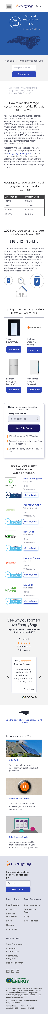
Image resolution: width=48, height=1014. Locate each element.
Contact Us (12, 929)
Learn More (14, 349)
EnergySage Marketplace (19, 153)
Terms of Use (11, 1006)
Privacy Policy (26, 1006)
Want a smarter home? (19, 798)
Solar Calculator (32, 905)
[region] (24, 676)
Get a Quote (30, 495)
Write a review (29, 489)
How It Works (12, 905)
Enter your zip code (17, 414)
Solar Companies (15, 944)
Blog (26, 916)
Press (9, 920)
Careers (10, 925)
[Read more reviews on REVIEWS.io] (30, 697)
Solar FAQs (14, 760)
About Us (10, 909)
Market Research (14, 962)
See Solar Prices (24, 428)
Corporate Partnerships (12, 950)
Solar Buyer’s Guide (18, 837)
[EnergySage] (19, 865)
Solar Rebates (31, 920)
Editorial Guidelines (11, 915)
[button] (8, 676)
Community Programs (12, 957)
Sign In (38, 6)
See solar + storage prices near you (24, 60)
